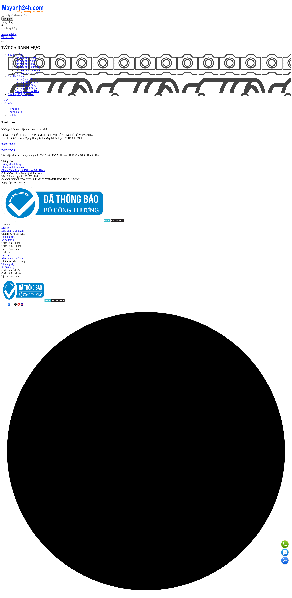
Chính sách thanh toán (13, 167)
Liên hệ (5, 227)
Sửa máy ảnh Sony (25, 63)
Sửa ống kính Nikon (26, 79)
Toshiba (12, 115)
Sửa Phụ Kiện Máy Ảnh (21, 94)
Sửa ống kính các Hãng (27, 91)
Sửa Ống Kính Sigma (26, 88)
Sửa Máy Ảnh (15, 54)
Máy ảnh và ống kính (12, 230)
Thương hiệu (15, 111)
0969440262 (8, 143)
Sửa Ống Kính (16, 76)
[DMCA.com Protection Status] (113, 221)
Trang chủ (13, 108)
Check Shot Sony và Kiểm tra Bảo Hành (23, 170)
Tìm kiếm (7, 19)
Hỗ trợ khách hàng (11, 164)
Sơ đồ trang (7, 239)
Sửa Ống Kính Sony (26, 85)
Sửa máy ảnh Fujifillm (27, 66)
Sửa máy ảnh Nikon (25, 60)
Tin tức (5, 100)
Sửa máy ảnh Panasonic (27, 70)
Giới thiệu (6, 103)
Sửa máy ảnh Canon (26, 57)
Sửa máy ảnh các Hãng (27, 73)
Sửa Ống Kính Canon (26, 82)
